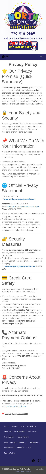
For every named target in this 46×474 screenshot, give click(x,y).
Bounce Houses (18, 426)
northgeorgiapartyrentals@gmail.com (23, 38)
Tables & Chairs (23, 437)
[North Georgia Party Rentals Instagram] (7, 58)
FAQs (29, 448)
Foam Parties (19, 432)
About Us (20, 448)
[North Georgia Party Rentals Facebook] (3, 58)
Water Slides (31, 426)
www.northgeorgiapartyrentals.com (19, 199)
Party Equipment (10, 442)
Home (6, 426)
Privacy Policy (9, 453)
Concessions (9, 437)
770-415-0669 (23, 33)
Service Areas (9, 448)
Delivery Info (34, 442)
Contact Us (23, 442)
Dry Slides (8, 432)
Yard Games (32, 432)
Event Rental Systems (23, 471)
